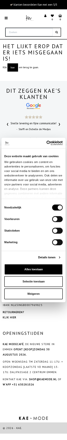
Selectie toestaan (34, 281)
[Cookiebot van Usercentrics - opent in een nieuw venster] (47, 143)
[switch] (57, 219)
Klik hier (9, 317)
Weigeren (33, 293)
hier (13, 67)
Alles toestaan (33, 269)
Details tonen (46, 257)
